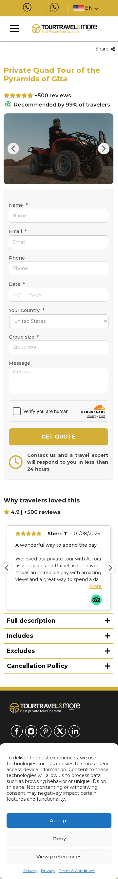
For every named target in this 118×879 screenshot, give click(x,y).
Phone (17, 258)
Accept (59, 820)
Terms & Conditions (77, 870)
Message (19, 363)
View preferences (59, 856)
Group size (24, 337)
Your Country (26, 310)
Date (17, 284)
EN (89, 8)
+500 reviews (52, 95)
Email (18, 231)
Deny (59, 838)
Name (18, 205)
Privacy (30, 870)
